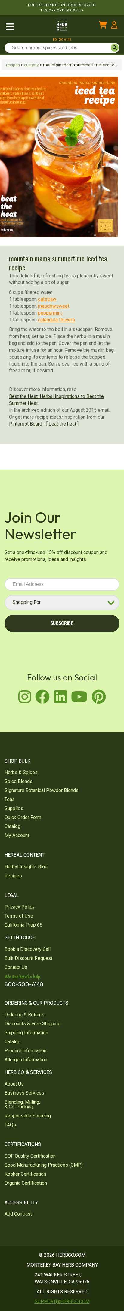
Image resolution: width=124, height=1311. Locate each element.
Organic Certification (26, 1183)
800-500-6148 (62, 39)
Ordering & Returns (24, 1014)
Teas (10, 799)
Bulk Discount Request (28, 958)
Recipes (13, 876)
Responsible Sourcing (28, 1116)
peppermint (50, 313)
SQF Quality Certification (30, 1156)
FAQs (10, 1125)
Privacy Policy (20, 907)
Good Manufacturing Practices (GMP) (44, 1165)
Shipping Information (26, 1032)
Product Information (25, 1050)
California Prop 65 (23, 925)
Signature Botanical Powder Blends (42, 790)
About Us (14, 1084)
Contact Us (16, 967)
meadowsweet (53, 306)
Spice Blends (19, 781)
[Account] (114, 26)
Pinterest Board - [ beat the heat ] (44, 424)
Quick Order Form (23, 817)
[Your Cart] (102, 26)
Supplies (14, 808)
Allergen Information (26, 1059)
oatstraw (47, 299)
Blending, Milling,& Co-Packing (22, 1104)
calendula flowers (56, 320)
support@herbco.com (62, 1301)
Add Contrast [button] (18, 1214)
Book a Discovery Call (28, 949)
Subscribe (62, 623)
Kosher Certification (25, 1174)
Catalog (12, 826)
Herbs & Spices (21, 772)
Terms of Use (19, 916)
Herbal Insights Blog (26, 866)
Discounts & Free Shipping (32, 1023)
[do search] (114, 48)
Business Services (24, 1093)
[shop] (24, 26)
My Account (17, 835)
